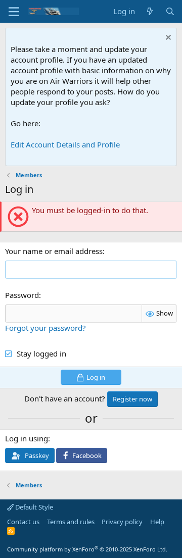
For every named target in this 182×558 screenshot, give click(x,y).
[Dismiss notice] (167, 38)
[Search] (170, 11)
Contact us (23, 521)
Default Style (33, 507)
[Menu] (14, 12)
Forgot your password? (45, 328)
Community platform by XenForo (87, 549)
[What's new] (150, 11)
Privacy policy (122, 521)
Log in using (26, 438)
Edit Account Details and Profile (65, 144)
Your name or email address (54, 251)
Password (22, 295)
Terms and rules (71, 521)
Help (157, 521)
